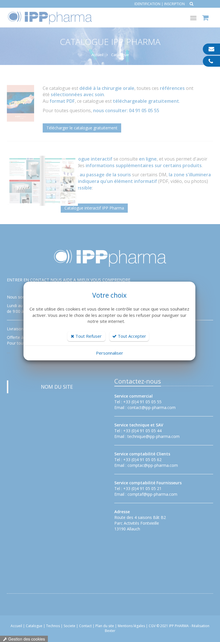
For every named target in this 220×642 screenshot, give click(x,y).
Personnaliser (109, 353)
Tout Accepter (131, 336)
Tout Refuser (88, 336)
